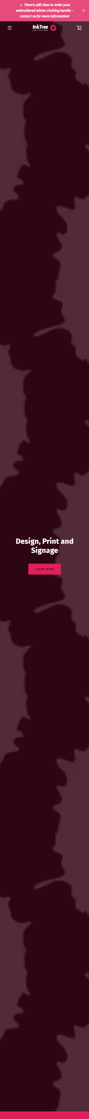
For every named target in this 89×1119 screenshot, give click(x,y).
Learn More (44, 569)
